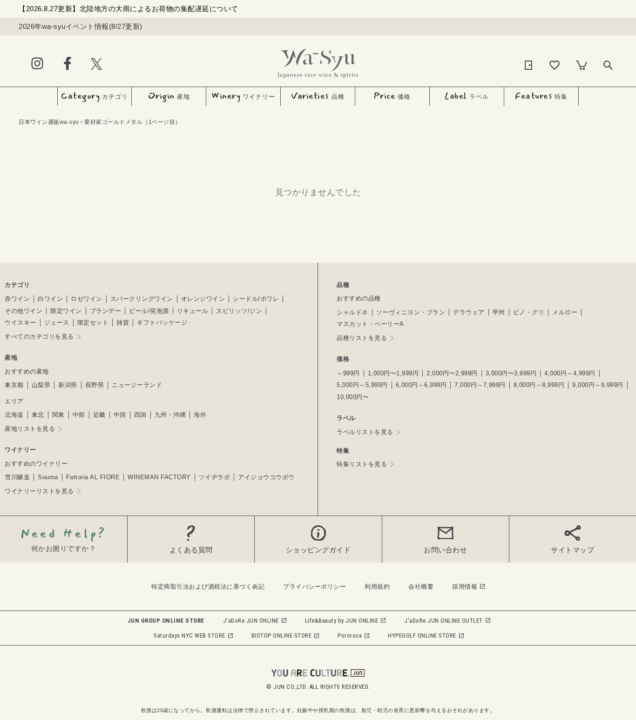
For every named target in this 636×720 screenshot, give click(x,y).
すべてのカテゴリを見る (39, 336)
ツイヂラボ (214, 477)
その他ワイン (23, 310)
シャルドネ (352, 312)
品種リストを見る (362, 337)
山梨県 (41, 384)
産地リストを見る (30, 428)
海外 (200, 414)
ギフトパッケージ (162, 322)
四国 (140, 414)
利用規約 (377, 586)
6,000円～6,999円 (421, 384)
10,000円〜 (353, 397)
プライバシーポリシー (314, 586)
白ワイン (50, 298)
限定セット (93, 322)
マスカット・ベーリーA (370, 323)
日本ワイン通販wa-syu (49, 122)
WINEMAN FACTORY (159, 477)
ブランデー (106, 310)
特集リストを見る (362, 464)
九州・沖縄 (170, 414)
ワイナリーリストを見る (39, 491)
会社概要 (420, 586)
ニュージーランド (137, 384)
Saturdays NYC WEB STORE (189, 635)
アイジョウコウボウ (266, 477)
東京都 (14, 384)
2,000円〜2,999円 (452, 373)
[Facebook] (67, 64)
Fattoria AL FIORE (93, 477)
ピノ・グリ (529, 312)
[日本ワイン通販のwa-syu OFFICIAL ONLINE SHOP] (318, 60)
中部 (79, 414)
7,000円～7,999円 (480, 384)
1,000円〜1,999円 (393, 373)
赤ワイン (17, 298)
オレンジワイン (203, 298)
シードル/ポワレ (256, 298)
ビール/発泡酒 (149, 310)
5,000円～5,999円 (362, 384)
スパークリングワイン (141, 298)
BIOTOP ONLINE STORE (281, 635)
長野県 (94, 384)
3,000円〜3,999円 (511, 373)
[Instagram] (37, 64)
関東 (58, 414)
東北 (38, 414)
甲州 (499, 312)
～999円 (348, 373)
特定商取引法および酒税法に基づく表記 (207, 586)
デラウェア (469, 312)
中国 (120, 414)
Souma (48, 477)
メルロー (564, 312)
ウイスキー (20, 322)
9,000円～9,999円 (597, 384)
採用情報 (464, 586)
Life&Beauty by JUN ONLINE (342, 620)
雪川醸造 (17, 477)
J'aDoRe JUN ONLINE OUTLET (443, 620)
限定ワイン (66, 310)
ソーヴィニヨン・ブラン (411, 312)
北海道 (14, 414)
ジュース (56, 322)
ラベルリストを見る (365, 431)
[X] (96, 64)
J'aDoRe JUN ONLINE (251, 620)
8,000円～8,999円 (539, 384)
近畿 (99, 414)
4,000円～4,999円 (569, 373)
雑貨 (122, 322)
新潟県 (67, 384)
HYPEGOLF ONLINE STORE (422, 635)
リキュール (193, 310)
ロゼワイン (86, 298)
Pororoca (350, 635)
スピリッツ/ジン (239, 310)
